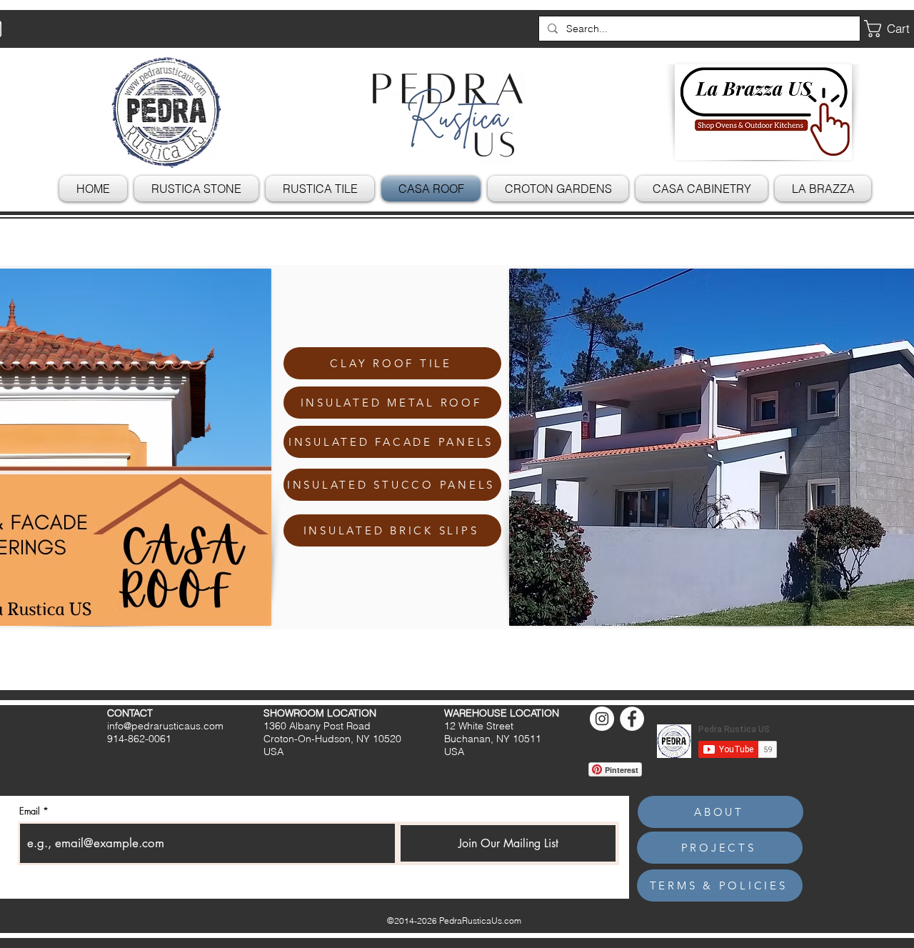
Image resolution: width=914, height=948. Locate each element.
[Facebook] (632, 719)
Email (29, 811)
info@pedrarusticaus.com (165, 725)
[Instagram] (602, 719)
